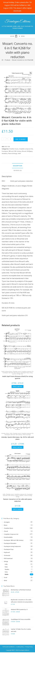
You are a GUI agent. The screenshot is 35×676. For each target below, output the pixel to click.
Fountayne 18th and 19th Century (11, 151)
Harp (6, 567)
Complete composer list (26, 149)
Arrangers (7, 522)
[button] (30, 73)
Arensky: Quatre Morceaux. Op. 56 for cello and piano (17, 438)
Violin (19, 153)
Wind (5, 580)
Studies (7, 569)
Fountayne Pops (25, 373)
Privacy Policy (29, 647)
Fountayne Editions (17, 21)
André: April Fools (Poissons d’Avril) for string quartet (17, 377)
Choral (6, 531)
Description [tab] (17, 166)
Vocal (5, 577)
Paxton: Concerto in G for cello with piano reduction (17, 500)
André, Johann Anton (6, 371)
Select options (17, 386)
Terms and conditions (8, 647)
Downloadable (8, 537)
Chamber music (13, 149)
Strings (17, 496)
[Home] (2, 60)
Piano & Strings (12, 153)
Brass (5, 525)
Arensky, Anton (5, 433)
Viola (6, 572)
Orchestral (7, 555)
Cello (11, 433)
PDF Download (8, 558)
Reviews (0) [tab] (17, 170)
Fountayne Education (10, 543)
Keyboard (7, 552)
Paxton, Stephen (19, 495)
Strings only (20, 374)
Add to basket (20, 139)
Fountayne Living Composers (12, 546)
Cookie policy (20, 647)
